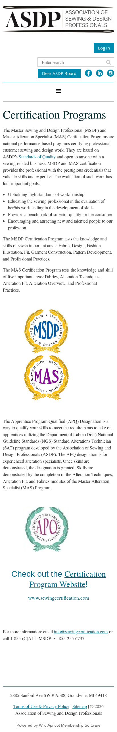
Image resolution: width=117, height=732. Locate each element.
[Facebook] (88, 73)
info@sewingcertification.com (81, 631)
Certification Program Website (67, 578)
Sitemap (79, 706)
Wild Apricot (49, 725)
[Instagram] (110, 73)
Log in (104, 48)
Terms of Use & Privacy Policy (41, 706)
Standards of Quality (37, 157)
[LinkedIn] (99, 73)
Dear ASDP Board (59, 73)
